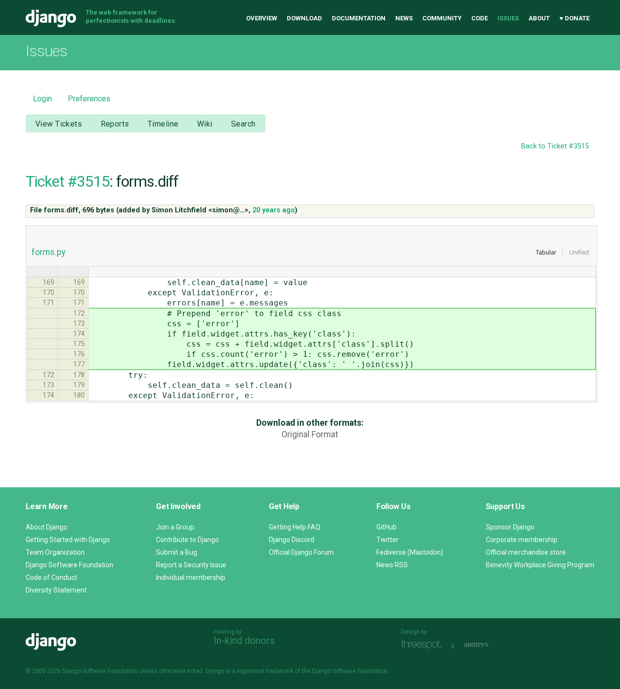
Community (442, 18)
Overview (261, 18)
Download (304, 18)
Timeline (163, 123)
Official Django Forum (301, 552)
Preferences (89, 98)
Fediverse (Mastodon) (409, 552)
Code (479, 18)
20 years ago (273, 210)
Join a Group (175, 527)
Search (243, 123)
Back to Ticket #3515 (555, 146)
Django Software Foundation (69, 565)
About (539, 18)
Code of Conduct (51, 577)
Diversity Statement (56, 590)
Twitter (387, 540)
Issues (508, 18)
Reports (115, 123)
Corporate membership (522, 540)
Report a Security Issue (191, 565)
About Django (46, 527)
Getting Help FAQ (294, 527)
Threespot (424, 645)
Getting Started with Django (68, 540)
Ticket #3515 (67, 181)
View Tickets (58, 123)
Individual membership (190, 577)
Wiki (205, 123)
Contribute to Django (187, 540)
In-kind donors (244, 640)
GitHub (386, 527)
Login (42, 98)
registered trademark (265, 671)
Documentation (359, 18)
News (404, 18)
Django (51, 18)
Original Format (309, 434)
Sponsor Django (510, 527)
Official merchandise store (526, 552)
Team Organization (55, 552)
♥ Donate (574, 18)
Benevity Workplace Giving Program (540, 565)
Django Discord (291, 540)
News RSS (392, 565)
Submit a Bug (176, 552)
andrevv (487, 645)
